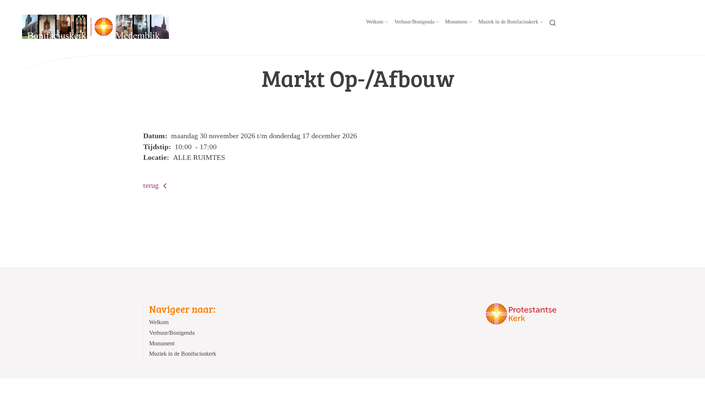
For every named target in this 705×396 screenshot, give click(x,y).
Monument (456, 22)
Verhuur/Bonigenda (414, 22)
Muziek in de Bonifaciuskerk (508, 22)
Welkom (374, 22)
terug (151, 185)
